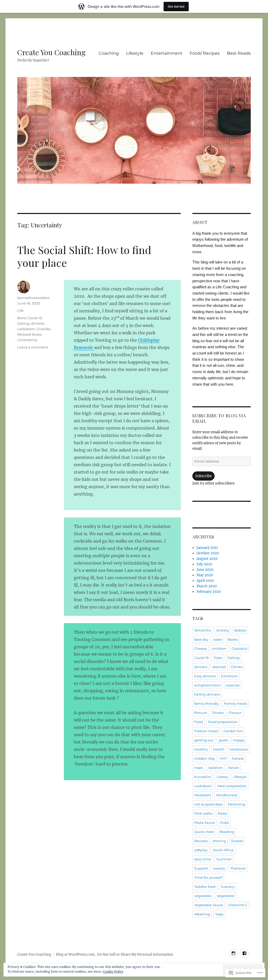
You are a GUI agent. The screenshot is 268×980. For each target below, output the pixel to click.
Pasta (222, 813)
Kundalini (202, 777)
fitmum (200, 713)
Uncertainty (27, 340)
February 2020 (209, 591)
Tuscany (227, 887)
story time (202, 859)
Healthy (201, 749)
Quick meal (204, 832)
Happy (239, 740)
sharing (219, 841)
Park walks (203, 813)
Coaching (109, 53)
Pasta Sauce (204, 822)
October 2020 (208, 553)
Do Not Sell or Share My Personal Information (135, 954)
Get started (176, 6)
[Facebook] (244, 953)
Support (201, 868)
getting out (204, 740)
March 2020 (207, 586)
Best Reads (239, 53)
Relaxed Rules (29, 334)
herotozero (239, 749)
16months (202, 630)
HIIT (223, 758)
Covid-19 (34, 318)
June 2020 (205, 569)
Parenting (236, 804)
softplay (201, 850)
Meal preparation (232, 786)
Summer (224, 859)
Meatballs (202, 795)
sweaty (219, 868)
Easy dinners (205, 676)
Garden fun (233, 731)
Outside (43, 329)
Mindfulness (226, 795)
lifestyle (240, 777)
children (219, 648)
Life (20, 310)
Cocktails (239, 648)
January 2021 (207, 547)
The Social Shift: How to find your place (84, 256)
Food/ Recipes (205, 53)
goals (223, 740)
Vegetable (225, 896)
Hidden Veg (204, 758)
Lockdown (26, 329)
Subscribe (203, 476)
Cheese (200, 648)
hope (198, 767)
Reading (226, 832)
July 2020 (204, 564)
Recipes (201, 841)
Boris (21, 318)
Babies (240, 630)
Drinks (236, 667)
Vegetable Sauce (208, 905)
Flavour (235, 713)
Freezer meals (206, 731)
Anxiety (222, 630)
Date (218, 658)
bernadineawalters (33, 298)
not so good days (208, 804)
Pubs (224, 822)
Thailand (237, 868)
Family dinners (207, 694)
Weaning (202, 914)
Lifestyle (134, 53)
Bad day (201, 639)
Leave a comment (32, 347)
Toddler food (204, 887)
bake (218, 639)
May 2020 (205, 575)
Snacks (237, 841)
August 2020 (207, 558)
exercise (233, 685)
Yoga (219, 914)
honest (238, 758)
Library (222, 777)
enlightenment (207, 685)
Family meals (235, 703)
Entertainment (166, 53)
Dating (23, 323)
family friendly (206, 703)
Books (232, 639)
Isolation (215, 767)
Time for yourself (208, 877)
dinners (37, 323)
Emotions (229, 676)
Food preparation (223, 722)
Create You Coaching (51, 52)
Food (198, 722)
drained (219, 667)
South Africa (223, 850)
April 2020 (205, 580)
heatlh (218, 749)
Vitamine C (237, 905)
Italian (233, 767)
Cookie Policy (113, 971)
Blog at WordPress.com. (76, 954)
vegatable (202, 896)
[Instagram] (233, 953)
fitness (218, 713)
